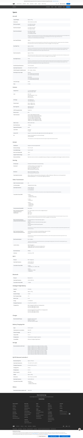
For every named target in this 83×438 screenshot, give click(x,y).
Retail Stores (26, 409)
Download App (41, 399)
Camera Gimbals (50, 415)
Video (56, 6)
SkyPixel (61, 405)
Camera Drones (19, 3)
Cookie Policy (46, 434)
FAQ (63, 6)
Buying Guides (50, 406)
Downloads (60, 6)
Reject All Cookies (53, 436)
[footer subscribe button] (69, 414)
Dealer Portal (29, 426)
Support (39, 3)
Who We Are (17, 426)
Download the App (55, 1)
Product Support (38, 410)
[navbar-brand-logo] (15, 3)
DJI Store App (26, 417)
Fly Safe (37, 405)
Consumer (14, 405)
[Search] (56, 4)
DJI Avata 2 (14, 6)
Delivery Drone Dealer (27, 414)
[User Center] (58, 4)
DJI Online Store (26, 405)
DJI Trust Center (50, 408)
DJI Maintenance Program (16, 418)
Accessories (48, 6)
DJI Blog (49, 409)
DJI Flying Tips (38, 406)
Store (69, 3)
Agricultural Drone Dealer (27, 412)
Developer (61, 408)
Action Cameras (50, 416)
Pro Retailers (26, 415)
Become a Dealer (26, 421)
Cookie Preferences (35, 433)
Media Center (50, 405)
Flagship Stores (26, 406)
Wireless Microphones (51, 418)
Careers (26, 426)
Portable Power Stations (51, 419)
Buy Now (68, 6)
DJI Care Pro (14, 415)
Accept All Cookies (65, 436)
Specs (52, 6)
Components (14, 409)
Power (28, 3)
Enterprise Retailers (27, 411)
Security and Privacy (39, 418)
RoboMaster (34, 426)
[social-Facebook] (63, 426)
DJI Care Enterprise (15, 416)
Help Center (37, 413)
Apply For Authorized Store (27, 422)
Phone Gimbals (50, 413)
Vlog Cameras (50, 421)
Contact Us (22, 426)
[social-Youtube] (66, 426)
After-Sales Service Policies (39, 415)
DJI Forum (61, 406)
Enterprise (14, 408)
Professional (14, 406)
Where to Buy (44, 3)
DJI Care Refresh (15, 413)
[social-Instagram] (69, 426)
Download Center (38, 416)
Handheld (24, 3)
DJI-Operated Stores (27, 408)
